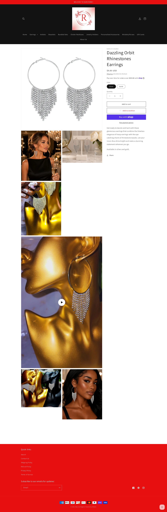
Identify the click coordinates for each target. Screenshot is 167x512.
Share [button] (111, 155)
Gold (121, 86)
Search (23, 455)
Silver (111, 86)
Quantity (109, 92)
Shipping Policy (26, 462)
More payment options (126, 122)
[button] (23, 18)
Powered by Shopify (90, 507)
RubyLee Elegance (80, 507)
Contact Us (25, 459)
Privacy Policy (26, 471)
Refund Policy (26, 467)
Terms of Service (27, 475)
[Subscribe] (59, 487)
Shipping (110, 74)
